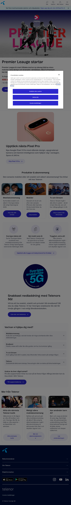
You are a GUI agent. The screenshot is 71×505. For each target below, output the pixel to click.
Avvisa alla (35, 97)
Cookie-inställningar (35, 103)
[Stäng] (59, 75)
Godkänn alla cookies (35, 91)
